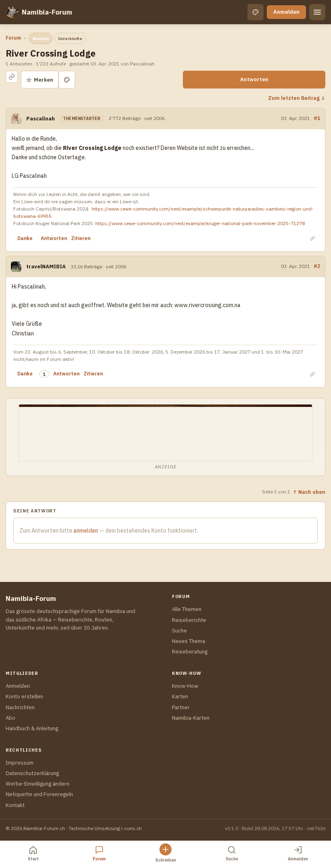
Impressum (20, 762)
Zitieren (80, 238)
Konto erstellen (24, 696)
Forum (13, 38)
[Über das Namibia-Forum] (12, 12)
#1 (317, 118)
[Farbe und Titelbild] (67, 79)
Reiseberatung (189, 651)
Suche (179, 630)
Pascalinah (40, 118)
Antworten (254, 79)
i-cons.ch (131, 828)
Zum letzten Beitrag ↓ (296, 98)
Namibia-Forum (47, 12)
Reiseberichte (189, 620)
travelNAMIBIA (46, 266)
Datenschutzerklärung (32, 773)
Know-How (185, 686)
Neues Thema (188, 641)
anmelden (85, 530)
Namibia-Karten (190, 717)
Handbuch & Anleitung (32, 728)
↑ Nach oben (309, 492)
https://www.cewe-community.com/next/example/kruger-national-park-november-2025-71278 (200, 223)
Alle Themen (186, 609)
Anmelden (286, 11)
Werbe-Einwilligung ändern (37, 783)
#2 (317, 266)
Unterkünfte (70, 38)
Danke (25, 238)
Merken (39, 80)
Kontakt (15, 805)
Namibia (41, 38)
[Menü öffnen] (317, 12)
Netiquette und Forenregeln (39, 794)
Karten (180, 696)
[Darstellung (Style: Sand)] (255, 12)
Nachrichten (20, 707)
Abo (10, 717)
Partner (181, 707)
